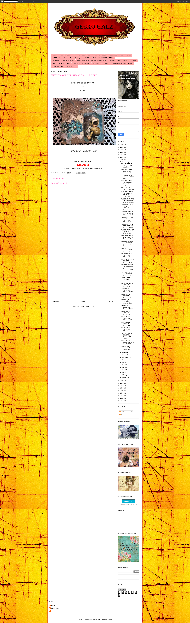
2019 (122, 380)
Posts (122, 411)
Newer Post (55, 301)
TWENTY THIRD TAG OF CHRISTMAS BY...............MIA (127, 213)
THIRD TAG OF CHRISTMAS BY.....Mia (126, 329)
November (125, 352)
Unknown (53, 611)
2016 (122, 388)
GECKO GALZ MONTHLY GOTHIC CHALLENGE (123, 61)
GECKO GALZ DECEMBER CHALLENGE (126, 347)
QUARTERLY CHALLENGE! (100, 64)
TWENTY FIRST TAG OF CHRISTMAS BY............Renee (127, 226)
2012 (122, 398)
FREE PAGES (56, 58)
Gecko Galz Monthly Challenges (72, 58)
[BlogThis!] (79, 173)
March (124, 372)
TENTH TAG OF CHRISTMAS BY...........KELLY (127, 290)
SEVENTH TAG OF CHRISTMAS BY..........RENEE (127, 307)
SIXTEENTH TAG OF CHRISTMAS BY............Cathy (127, 255)
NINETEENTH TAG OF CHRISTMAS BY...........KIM (127, 237)
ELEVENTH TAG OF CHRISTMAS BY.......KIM (127, 285)
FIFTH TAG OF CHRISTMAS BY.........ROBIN (126, 318)
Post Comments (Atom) (87, 306)
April (123, 370)
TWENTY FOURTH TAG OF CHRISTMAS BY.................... (127, 207)
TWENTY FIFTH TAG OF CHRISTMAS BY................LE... (127, 200)
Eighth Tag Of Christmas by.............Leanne (127, 301)
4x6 (99, 619)
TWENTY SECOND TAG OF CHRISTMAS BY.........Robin (127, 220)
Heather (53, 605)
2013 (122, 395)
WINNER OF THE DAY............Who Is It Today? (127, 176)
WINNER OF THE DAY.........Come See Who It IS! (126, 171)
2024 (122, 149)
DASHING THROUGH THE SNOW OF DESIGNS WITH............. (127, 183)
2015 (122, 390)
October (124, 355)
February (124, 375)
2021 (122, 157)
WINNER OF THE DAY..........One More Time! (126, 165)
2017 (122, 385)
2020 (122, 159)
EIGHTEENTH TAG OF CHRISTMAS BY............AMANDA (127, 243)
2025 (122, 147)
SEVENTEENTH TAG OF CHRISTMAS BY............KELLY (127, 250)
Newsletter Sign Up (128, 501)
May (123, 367)
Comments (124, 415)
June (123, 365)
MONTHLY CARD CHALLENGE (61, 64)
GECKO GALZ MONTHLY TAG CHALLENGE (65, 66)
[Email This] (77, 173)
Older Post (110, 301)
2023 (122, 152)
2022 (122, 154)
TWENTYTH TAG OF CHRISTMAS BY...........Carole (127, 231)
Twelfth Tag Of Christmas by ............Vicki (126, 279)
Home (54, 55)
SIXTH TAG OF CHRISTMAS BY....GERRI (126, 312)
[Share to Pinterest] (85, 173)
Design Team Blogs (65, 55)
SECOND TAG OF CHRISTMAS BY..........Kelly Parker (126, 336)
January (124, 377)
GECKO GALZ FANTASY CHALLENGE (63, 61)
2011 (122, 400)
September (125, 357)
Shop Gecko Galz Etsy (100, 55)
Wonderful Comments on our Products (120, 55)
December (125, 162)
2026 (122, 144)
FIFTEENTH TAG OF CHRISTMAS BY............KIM (127, 261)
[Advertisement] (83, 264)
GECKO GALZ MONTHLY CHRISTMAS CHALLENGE (99, 58)
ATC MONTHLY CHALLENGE (81, 64)
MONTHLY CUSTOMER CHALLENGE (122, 64)
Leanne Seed (54, 608)
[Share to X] (81, 173)
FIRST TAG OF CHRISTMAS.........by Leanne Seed (127, 342)
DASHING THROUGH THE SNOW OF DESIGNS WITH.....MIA (127, 194)
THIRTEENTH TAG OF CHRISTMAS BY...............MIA (127, 273)
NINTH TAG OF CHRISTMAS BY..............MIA (126, 296)
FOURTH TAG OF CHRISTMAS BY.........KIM (126, 324)
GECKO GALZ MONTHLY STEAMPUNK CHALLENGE (91, 61)
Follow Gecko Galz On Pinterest (82, 55)
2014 (122, 393)
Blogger (110, 619)
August (124, 360)
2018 (122, 383)
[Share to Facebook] (83, 173)
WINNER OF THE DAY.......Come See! (127, 188)
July (123, 362)
